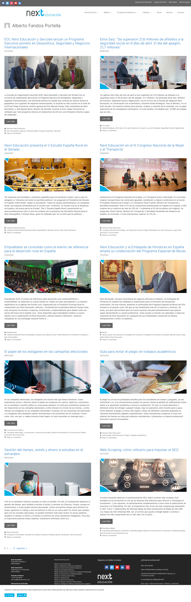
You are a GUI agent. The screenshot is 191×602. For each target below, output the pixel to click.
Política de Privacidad (156, 583)
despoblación (42, 230)
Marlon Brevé (105, 337)
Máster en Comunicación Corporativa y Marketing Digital (164, 531)
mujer (175, 230)
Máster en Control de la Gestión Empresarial (67, 568)
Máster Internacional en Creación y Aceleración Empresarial (72, 572)
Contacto (180, 12)
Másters (107, 12)
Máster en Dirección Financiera (64, 580)
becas (104, 335)
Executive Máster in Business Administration (68, 582)
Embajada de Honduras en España (156, 335)
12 (14, 548)
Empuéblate (30, 335)
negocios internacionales (29, 131)
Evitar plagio (107, 435)
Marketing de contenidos (120, 531)
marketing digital (136, 531)
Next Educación (91, 12)
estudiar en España (33, 535)
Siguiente (22, 548)
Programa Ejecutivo (46, 131)
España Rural (11, 332)
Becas (159, 12)
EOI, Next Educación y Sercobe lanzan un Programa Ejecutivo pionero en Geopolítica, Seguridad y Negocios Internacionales (47, 43)
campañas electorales (15, 432)
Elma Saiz (119, 128)
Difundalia (152, 230)
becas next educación (116, 335)
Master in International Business (64, 570)
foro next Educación (131, 128)
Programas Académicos (126, 12)
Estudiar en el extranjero (16, 535)
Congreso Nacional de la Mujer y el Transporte (119, 230)
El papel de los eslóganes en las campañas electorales (46, 351)
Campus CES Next (160, 2)
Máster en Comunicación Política (64, 576)
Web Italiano (173, 2)
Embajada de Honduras (133, 335)
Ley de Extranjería (153, 128)
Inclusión (142, 128)
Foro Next (106, 126)
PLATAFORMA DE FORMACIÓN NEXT (152, 579)
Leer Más (11, 121)
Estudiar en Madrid (47, 535)
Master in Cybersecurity (61, 578)
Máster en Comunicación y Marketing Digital (68, 574)
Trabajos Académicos (138, 435)
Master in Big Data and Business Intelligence (68, 566)
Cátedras (146, 12)
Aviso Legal (144, 583)
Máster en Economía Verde (62, 564)
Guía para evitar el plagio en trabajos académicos (138, 351)
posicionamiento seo (120, 533)
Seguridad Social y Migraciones (172, 128)
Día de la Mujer (143, 230)
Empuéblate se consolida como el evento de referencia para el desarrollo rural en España (46, 249)
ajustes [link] (101, 590)
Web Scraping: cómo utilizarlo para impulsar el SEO (139, 450)
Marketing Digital (108, 528)
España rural (40, 335)
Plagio (127, 435)
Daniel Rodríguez (108, 128)
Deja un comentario (14, 133)
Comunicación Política (15, 430)
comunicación (29, 432)
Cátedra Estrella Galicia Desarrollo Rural (21, 230)
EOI (8, 131)
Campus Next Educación (143, 2)
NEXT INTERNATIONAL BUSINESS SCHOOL (154, 569)
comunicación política (43, 432)
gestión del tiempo (62, 535)
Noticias (169, 12)
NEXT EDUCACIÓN (147, 565)
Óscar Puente (113, 232)
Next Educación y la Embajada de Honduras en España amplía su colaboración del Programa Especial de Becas (143, 249)
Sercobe (57, 131)
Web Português (184, 2)
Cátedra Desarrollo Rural (16, 228)
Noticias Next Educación (16, 128)
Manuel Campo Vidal (55, 230)
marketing (106, 531)
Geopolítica (14, 131)
